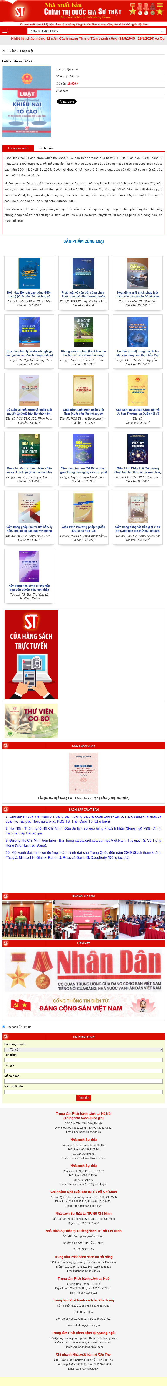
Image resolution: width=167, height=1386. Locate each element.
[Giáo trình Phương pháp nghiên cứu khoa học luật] (83, 507)
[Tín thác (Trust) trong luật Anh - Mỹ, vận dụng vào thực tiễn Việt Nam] (137, 331)
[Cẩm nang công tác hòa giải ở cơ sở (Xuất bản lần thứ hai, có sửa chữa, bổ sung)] (137, 507)
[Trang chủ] (3, 51)
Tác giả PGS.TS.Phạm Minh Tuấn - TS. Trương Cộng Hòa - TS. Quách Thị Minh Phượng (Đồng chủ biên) (83, 798)
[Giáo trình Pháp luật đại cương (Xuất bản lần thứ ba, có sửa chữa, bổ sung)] (137, 449)
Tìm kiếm (83, 1097)
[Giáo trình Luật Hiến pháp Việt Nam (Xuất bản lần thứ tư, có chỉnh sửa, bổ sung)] (83, 390)
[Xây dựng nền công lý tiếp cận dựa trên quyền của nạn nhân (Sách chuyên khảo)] (29, 566)
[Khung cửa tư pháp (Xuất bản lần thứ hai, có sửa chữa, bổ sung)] (83, 331)
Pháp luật (26, 51)
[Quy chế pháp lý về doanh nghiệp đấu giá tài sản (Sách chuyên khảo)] (29, 331)
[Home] (83, 13)
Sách (13, 51)
